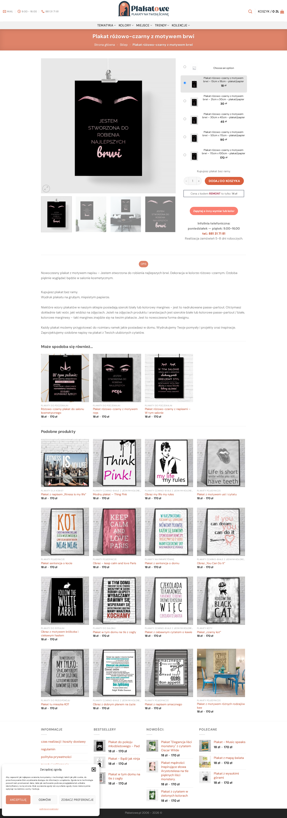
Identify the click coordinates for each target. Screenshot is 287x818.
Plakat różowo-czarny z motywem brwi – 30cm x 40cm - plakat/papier (223, 116)
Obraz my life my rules (159, 494)
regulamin (48, 749)
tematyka (105, 25)
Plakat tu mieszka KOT (55, 704)
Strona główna (104, 45)
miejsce (142, 25)
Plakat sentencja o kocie (56, 563)
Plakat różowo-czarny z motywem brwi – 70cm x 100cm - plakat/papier (223, 152)
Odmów (45, 800)
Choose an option (223, 68)
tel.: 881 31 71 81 (213, 234)
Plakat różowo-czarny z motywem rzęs (115, 411)
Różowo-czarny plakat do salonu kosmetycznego (62, 411)
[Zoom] (46, 188)
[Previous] (48, 125)
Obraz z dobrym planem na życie (114, 704)
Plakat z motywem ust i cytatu (217, 494)
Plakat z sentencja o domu (162, 563)
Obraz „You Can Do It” (211, 563)
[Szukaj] (250, 11)
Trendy (161, 25)
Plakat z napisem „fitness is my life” (63, 494)
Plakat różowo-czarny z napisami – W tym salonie (168, 411)
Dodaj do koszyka (224, 181)
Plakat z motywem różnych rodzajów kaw (221, 706)
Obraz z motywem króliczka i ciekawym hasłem (59, 633)
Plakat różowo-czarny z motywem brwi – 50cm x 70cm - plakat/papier (223, 134)
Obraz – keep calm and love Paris (114, 563)
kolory (125, 25)
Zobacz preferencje (77, 800)
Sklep (124, 45)
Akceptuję (18, 800)
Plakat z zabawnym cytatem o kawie (168, 632)
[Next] (168, 125)
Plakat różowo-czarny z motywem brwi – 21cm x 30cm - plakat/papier (223, 98)
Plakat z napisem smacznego (163, 704)
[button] (94, 769)
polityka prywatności (48, 809)
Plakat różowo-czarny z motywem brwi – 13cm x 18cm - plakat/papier (223, 80)
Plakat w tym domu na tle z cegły (114, 632)
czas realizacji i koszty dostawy (63, 742)
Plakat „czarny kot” (209, 632)
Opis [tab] (143, 264)
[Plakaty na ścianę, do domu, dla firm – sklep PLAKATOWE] (143, 11)
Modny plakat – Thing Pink (110, 494)
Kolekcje (179, 25)
